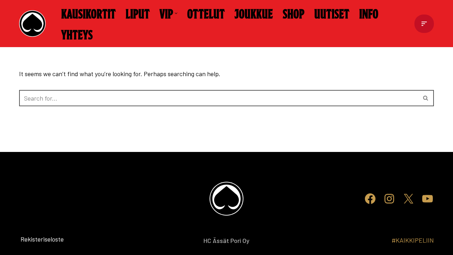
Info (368, 13)
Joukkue (254, 13)
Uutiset (331, 13)
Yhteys (77, 34)
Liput (138, 13)
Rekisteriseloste (31, 239)
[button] (176, 13)
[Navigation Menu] (424, 24)
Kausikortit (88, 13)
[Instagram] (389, 198)
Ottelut (206, 13)
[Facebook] (370, 198)
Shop (293, 13)
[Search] (426, 98)
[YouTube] (427, 198)
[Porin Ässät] (34, 23)
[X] (408, 198)
